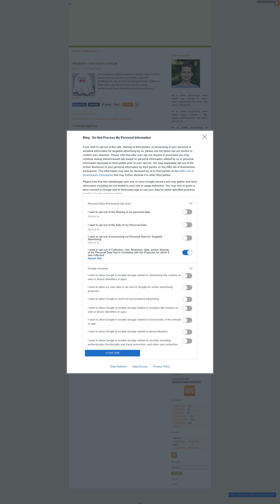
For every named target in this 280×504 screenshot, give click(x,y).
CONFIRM (113, 353)
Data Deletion (118, 366)
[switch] (187, 211)
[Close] (206, 138)
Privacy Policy (161, 366)
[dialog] (140, 252)
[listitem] (140, 203)
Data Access (140, 366)
